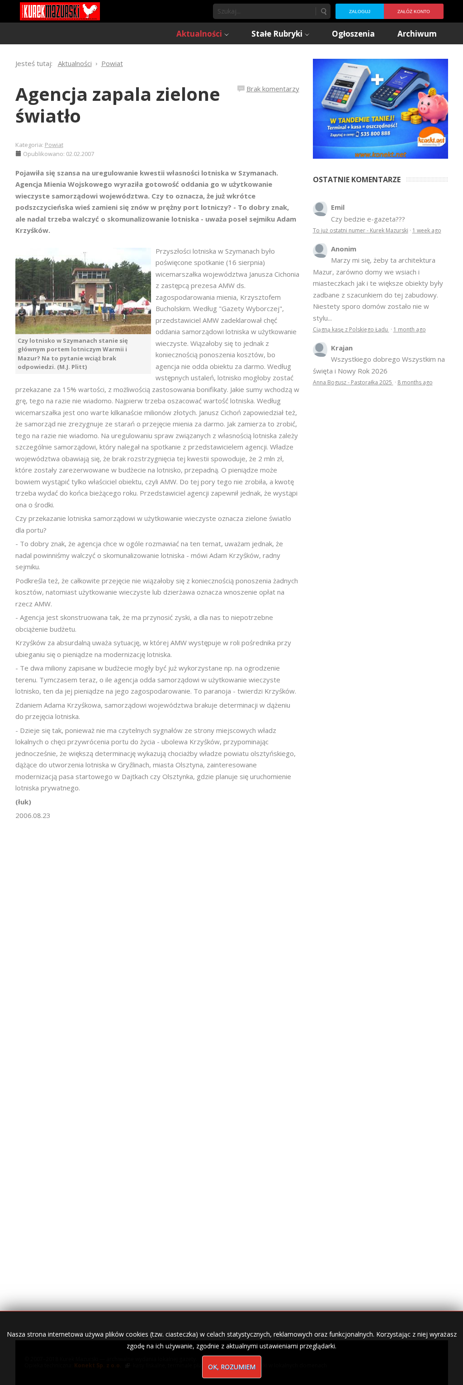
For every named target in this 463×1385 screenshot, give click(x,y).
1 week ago (426, 230)
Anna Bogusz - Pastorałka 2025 (353, 382)
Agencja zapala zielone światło (117, 104)
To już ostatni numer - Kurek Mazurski (360, 230)
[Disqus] (157, 948)
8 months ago (415, 382)
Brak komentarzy (272, 88)
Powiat (54, 145)
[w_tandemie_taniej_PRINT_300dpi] (380, 107)
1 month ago (409, 329)
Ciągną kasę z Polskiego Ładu (351, 329)
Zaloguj (359, 11)
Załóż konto (413, 11)
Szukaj (323, 11)
